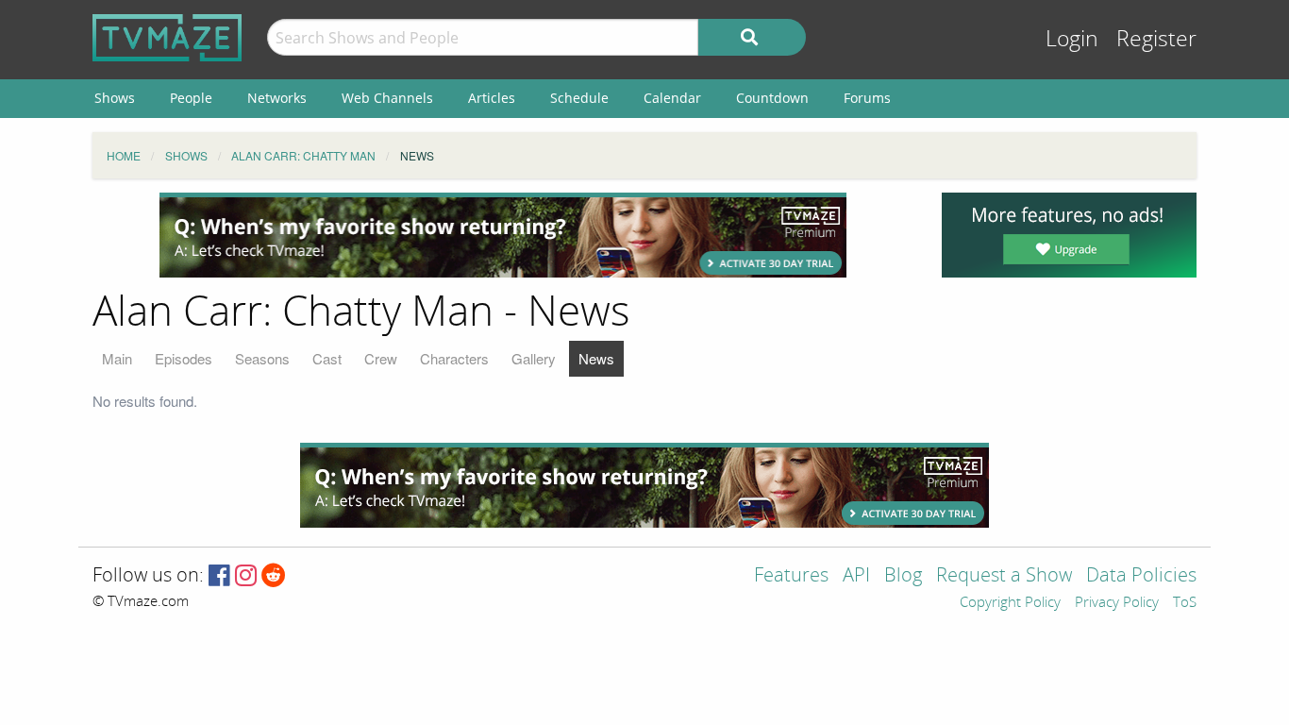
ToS (1185, 603)
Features (791, 576)
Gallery (533, 358)
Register (1156, 39)
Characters (454, 358)
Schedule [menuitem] (579, 98)
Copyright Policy (1010, 603)
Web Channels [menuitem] (387, 98)
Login (1072, 39)
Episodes (183, 358)
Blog (903, 576)
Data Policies (1141, 576)
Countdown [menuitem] (772, 98)
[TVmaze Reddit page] (273, 576)
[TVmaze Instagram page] (246, 576)
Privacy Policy (1117, 603)
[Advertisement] (502, 235)
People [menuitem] (191, 98)
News (596, 358)
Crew (380, 358)
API (856, 576)
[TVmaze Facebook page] (219, 576)
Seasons (262, 358)
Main (117, 358)
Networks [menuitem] (277, 98)
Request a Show (1004, 576)
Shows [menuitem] (114, 98)
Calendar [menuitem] (672, 98)
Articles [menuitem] (491, 98)
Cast (327, 358)
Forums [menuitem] (867, 98)
